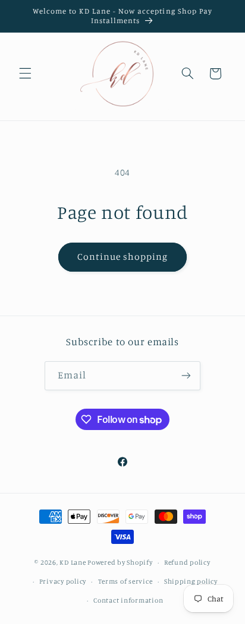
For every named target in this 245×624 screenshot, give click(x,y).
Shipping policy (191, 581)
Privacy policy (62, 581)
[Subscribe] (186, 375)
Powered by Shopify (119, 562)
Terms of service (125, 581)
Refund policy (187, 562)
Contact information (128, 600)
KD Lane (72, 562)
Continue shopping (122, 256)
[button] (25, 73)
